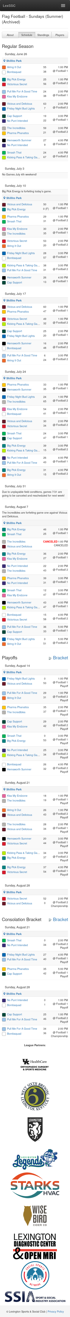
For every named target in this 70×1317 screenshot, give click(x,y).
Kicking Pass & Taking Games (24, 157)
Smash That (14, 152)
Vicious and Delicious (19, 103)
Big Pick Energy (16, 79)
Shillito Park (14, 61)
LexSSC (9, 5)
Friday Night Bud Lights (21, 108)
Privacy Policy (56, 1311)
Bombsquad (14, 72)
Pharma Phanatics (18, 133)
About (10, 35)
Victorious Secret (17, 84)
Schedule (26, 35)
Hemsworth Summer (19, 140)
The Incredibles (16, 128)
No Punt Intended (17, 121)
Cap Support (14, 116)
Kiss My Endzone (17, 96)
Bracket (60, 657)
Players (59, 35)
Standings (43, 35)
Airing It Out (14, 67)
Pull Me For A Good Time (22, 91)
